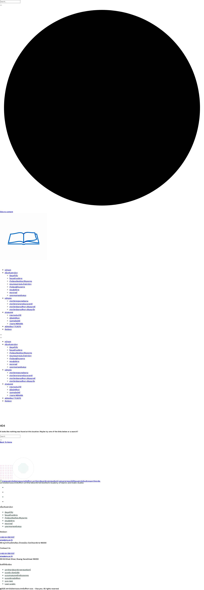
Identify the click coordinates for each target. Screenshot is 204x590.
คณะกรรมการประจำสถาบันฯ (20, 284)
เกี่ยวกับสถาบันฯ (11, 272)
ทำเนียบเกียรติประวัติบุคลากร (20, 281)
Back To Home (6, 442)
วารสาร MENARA (16, 323)
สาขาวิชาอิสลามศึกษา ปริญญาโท (22, 309)
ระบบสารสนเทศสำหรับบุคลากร (17, 575)
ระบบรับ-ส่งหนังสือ (12, 572)
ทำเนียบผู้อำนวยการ (17, 286)
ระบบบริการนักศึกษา (12, 578)
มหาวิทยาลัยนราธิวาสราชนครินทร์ (18, 569)
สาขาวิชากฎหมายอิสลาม (18, 301)
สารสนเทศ (9, 312)
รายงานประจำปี (15, 315)
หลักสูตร (8, 298)
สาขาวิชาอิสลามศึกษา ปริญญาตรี (22, 306)
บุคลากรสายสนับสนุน (17, 295)
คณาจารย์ (13, 292)
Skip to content (6, 211)
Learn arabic (10, 583)
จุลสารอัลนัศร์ (14, 320)
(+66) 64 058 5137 (7, 537)
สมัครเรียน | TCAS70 (13, 326)
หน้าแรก (8, 269)
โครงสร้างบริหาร (15, 278)
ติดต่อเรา (8, 329)
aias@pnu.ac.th (6, 539)
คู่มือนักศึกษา (14, 318)
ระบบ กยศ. (9, 581)
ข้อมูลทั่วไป (13, 275)
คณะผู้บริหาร (14, 289)
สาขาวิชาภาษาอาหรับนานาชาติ (20, 303)
